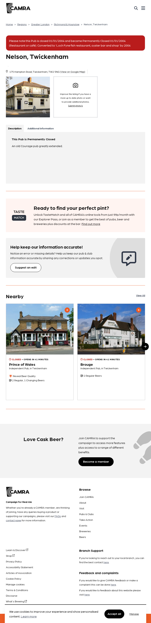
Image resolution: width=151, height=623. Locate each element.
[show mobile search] (136, 8)
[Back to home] (18, 8)
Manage (134, 613)
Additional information (40, 128)
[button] (145, 346)
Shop (9, 555)
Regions (22, 24)
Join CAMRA (86, 496)
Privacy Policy (14, 561)
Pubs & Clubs (86, 513)
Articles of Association (19, 572)
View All (140, 295)
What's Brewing (15, 601)
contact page (13, 520)
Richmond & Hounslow (66, 24)
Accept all (114, 613)
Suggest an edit (26, 267)
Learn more (29, 616)
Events (83, 525)
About (82, 502)
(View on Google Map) (72, 71)
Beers (82, 536)
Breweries (85, 531)
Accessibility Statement (19, 567)
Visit (81, 508)
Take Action (86, 519)
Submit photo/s (75, 105)
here (106, 562)
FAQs (58, 515)
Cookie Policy (13, 578)
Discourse (11, 595)
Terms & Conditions (17, 589)
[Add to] (67, 310)
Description (15, 128)
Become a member (96, 461)
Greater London (40, 24)
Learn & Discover (16, 549)
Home (9, 24)
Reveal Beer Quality (24, 375)
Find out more (91, 224)
